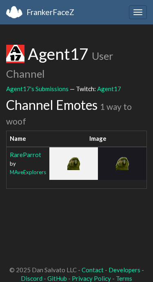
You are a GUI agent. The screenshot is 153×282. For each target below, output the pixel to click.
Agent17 (109, 88)
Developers (124, 269)
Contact (93, 269)
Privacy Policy (91, 278)
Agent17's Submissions (37, 88)
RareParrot (25, 154)
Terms (124, 278)
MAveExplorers (28, 172)
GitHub (57, 278)
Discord (31, 278)
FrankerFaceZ (50, 12)
